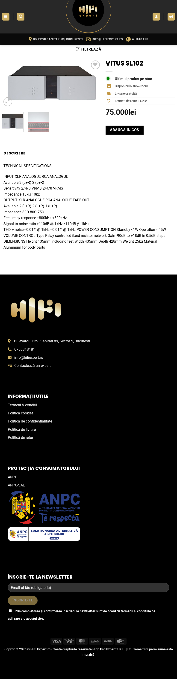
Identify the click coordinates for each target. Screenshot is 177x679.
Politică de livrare (22, 429)
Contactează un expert (32, 365)
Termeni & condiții (22, 405)
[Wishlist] (95, 64)
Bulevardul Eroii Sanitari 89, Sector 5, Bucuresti (52, 341)
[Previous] (10, 83)
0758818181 (24, 349)
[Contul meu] (156, 17)
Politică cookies (20, 413)
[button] (5, 17)
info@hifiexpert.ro (28, 357)
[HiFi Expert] (88, 16)
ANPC (12, 477)
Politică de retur (20, 437)
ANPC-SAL (16, 485)
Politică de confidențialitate (30, 421)
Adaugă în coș (124, 130)
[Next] (93, 83)
